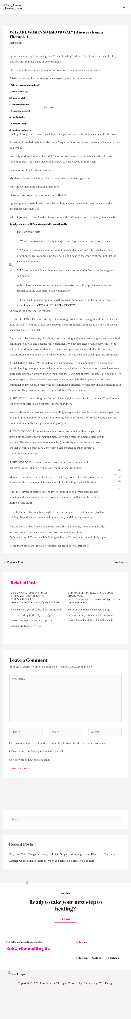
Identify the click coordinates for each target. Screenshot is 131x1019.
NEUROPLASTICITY (62, 305)
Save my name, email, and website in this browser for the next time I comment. (60, 743)
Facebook (113, 958)
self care (116, 599)
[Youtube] (93, 952)
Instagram (81, 958)
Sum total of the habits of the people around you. (91, 594)
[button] (49, 974)
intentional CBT (33, 305)
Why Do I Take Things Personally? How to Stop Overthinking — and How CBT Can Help (62, 854)
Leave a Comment (19, 602)
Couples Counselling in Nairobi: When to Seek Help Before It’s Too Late (51, 860)
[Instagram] (77, 952)
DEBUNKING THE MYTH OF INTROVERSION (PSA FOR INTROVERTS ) (29, 595)
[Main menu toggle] (124, 7)
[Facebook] (110, 952)
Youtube (96, 958)
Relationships (104, 599)
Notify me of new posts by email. (31, 759)
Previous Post (13, 562)
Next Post (119, 562)
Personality (15, 42)
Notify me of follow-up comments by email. (38, 751)
